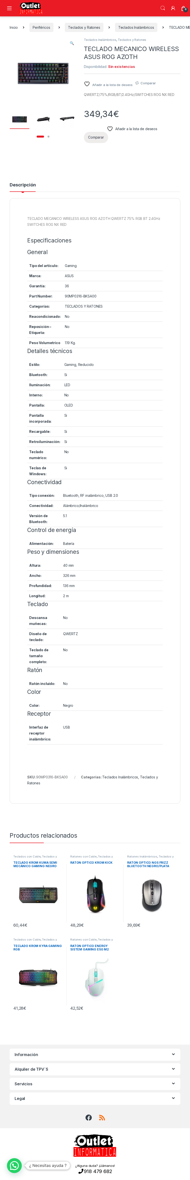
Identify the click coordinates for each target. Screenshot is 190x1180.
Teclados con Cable (27, 856)
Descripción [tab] (23, 185)
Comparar (148, 83)
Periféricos (41, 27)
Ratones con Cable (83, 856)
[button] (72, 43)
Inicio (14, 27)
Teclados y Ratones (84, 27)
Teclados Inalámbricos (136, 27)
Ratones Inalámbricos (142, 856)
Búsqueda (163, 8)
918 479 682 (98, 1171)
